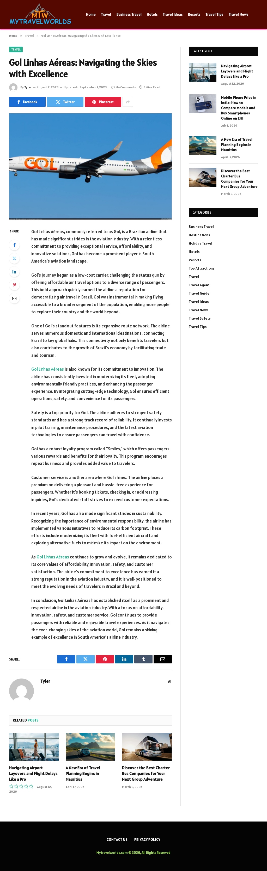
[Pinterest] (14, 285)
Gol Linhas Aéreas (47, 369)
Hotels (152, 14)
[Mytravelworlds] (41, 14)
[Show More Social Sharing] (128, 102)
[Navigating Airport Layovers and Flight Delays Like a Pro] (34, 747)
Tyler (28, 87)
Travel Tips (214, 14)
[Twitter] (14, 258)
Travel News (238, 14)
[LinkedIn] (14, 271)
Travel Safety (200, 318)
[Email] (14, 298)
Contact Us (117, 839)
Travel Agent (199, 285)
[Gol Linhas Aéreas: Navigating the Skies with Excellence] (90, 166)
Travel (106, 14)
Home (91, 14)
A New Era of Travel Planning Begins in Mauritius (83, 773)
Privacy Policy (147, 839)
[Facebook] (14, 245)
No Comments (126, 87)
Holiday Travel (200, 243)
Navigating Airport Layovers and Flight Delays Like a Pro (33, 773)
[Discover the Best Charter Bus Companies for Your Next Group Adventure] (147, 747)
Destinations (199, 235)
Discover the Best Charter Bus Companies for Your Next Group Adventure (146, 773)
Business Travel (129, 14)
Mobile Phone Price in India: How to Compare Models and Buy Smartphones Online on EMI (238, 108)
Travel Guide (199, 293)
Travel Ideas (173, 14)
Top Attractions (201, 268)
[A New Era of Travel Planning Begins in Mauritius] (91, 747)
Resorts (194, 14)
